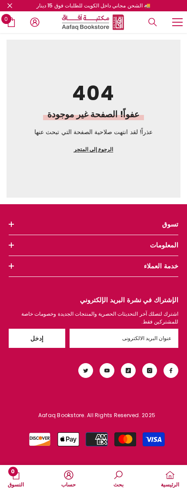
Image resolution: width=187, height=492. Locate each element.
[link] (118, 478)
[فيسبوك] (171, 370)
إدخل (36, 338)
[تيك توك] (128, 370)
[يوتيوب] (107, 370)
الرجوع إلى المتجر (93, 149)
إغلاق (10, 6)
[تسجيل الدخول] (34, 22)
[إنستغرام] (149, 370)
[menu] (177, 22)
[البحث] (152, 22)
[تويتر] (85, 370)
